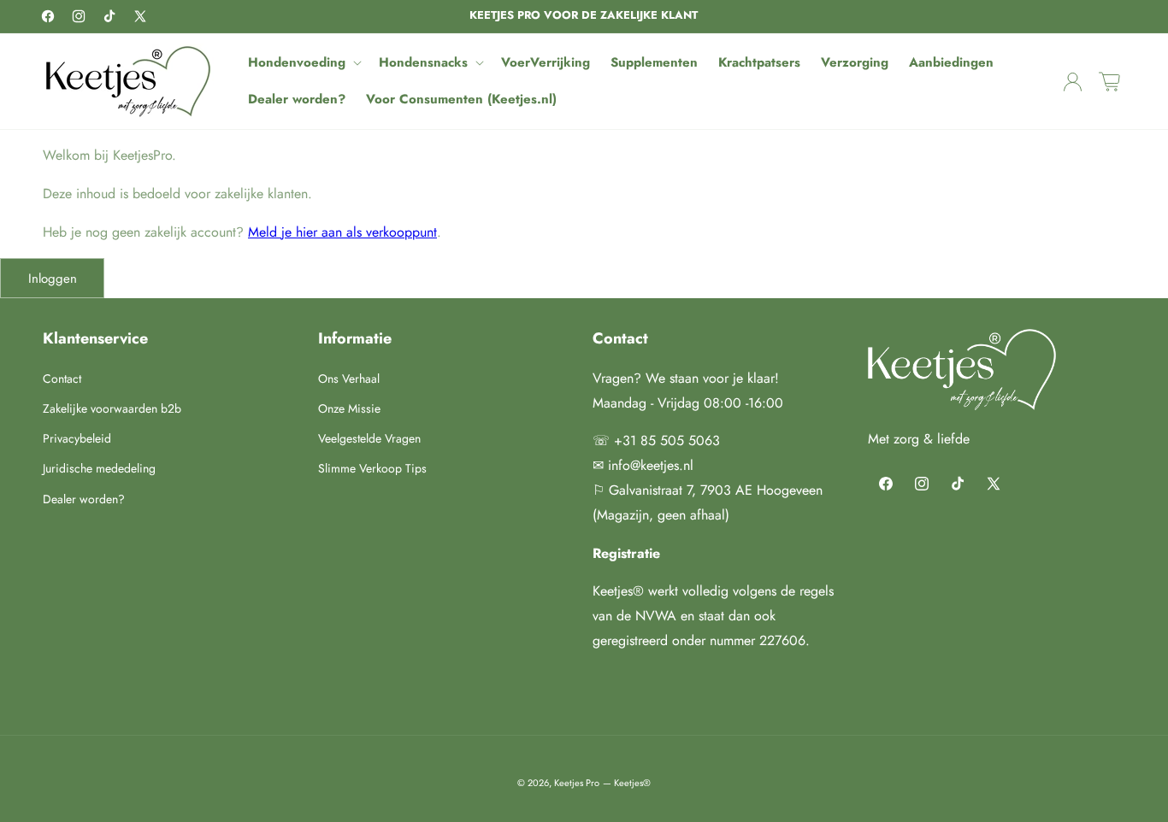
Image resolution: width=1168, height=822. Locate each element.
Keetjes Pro (576, 783)
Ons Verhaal (349, 378)
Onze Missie (349, 408)
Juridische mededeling (99, 468)
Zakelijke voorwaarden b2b (112, 408)
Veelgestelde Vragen (369, 438)
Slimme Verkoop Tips (372, 468)
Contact (62, 378)
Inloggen (52, 278)
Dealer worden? (84, 499)
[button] (303, 63)
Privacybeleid (77, 438)
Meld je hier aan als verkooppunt (342, 232)
